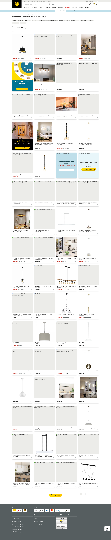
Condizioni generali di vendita (18, 526)
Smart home (48, 7)
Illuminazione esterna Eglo (18, 20)
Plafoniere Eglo (35, 20)
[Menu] (109, 527)
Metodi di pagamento (16, 521)
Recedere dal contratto (17, 529)
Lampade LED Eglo (75, 20)
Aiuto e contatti (37, 519)
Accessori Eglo (23, 22)
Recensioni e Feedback (39, 521)
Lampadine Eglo (84, 20)
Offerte (67, 7)
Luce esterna (34, 7)
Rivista (35, 4)
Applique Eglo (15, 22)
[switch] (107, 530)
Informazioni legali (38, 524)
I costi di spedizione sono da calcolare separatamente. (67, 501)
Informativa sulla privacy (17, 519)
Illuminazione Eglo (26, 14)
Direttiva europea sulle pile (17, 524)
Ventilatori (74, 7)
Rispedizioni (14, 531)
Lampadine (60, 7)
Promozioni (88, 7)
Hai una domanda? (15, 518)
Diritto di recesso (15, 527)
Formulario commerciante (39, 523)
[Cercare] (50, 4)
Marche (54, 7)
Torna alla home (15, 14)
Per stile (41, 7)
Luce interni (26, 7)
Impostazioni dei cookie (17, 532)
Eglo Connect (27, 20)
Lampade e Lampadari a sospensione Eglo (38, 14)
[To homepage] (17, 4)
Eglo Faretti (91, 20)
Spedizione (14, 523)
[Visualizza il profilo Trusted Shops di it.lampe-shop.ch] (66, 523)
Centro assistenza (89, 1)
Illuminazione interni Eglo (64, 20)
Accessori (81, 7)
